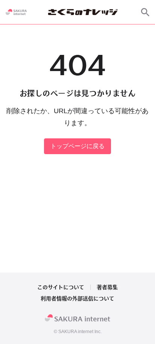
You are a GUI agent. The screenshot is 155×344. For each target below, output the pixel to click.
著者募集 (107, 287)
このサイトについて (60, 287)
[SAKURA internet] (16, 12)
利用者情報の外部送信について (77, 298)
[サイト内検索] (145, 12)
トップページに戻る (77, 146)
